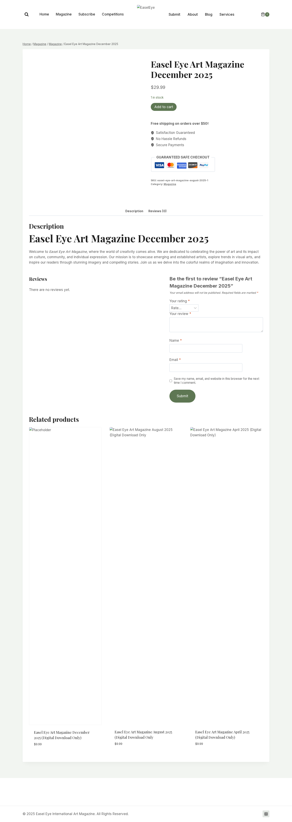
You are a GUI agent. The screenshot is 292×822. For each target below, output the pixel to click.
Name (175, 340)
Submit (174, 14)
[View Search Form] (27, 14)
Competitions (113, 14)
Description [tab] (134, 211)
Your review (180, 314)
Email (175, 360)
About (193, 14)
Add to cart (163, 107)
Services (226, 14)
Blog (208, 14)
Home (44, 14)
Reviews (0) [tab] (157, 211)
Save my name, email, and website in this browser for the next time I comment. (216, 381)
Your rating (179, 301)
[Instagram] (266, 813)
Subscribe (86, 14)
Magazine (64, 14)
